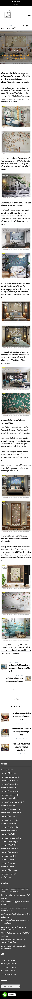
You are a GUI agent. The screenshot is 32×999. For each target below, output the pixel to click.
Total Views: (5, 967)
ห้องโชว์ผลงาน (6, 877)
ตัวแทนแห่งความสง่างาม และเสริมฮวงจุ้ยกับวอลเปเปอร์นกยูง (21, 747)
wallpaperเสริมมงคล (20, 645)
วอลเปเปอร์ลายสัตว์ (7, 860)
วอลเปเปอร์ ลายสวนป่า (8, 816)
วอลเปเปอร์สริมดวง (10, 650)
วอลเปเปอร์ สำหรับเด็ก (8, 845)
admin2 (16, 699)
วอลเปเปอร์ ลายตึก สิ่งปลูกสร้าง (11, 802)
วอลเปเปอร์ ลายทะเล (8, 806)
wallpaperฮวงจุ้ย (7, 645)
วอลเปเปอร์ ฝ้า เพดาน (8, 780)
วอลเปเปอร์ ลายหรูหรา (8, 820)
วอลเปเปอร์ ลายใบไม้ (8, 834)
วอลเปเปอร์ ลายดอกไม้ (8, 798)
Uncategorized (6, 770)
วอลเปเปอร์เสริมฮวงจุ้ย (13, 653)
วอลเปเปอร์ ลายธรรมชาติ (9, 809)
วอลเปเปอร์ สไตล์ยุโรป (8, 849)
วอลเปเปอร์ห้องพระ (7, 870)
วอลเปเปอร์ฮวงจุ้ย (16, 50)
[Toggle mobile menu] (29, 14)
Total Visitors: (6, 971)
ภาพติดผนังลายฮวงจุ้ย (9, 647)
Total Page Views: (7, 974)
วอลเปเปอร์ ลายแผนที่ (8, 831)
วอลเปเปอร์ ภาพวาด (7, 788)
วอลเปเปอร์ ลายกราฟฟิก (9, 795)
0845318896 (17, 1)
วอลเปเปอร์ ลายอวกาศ (8, 824)
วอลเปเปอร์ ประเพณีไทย (9, 777)
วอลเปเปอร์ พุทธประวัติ (8, 784)
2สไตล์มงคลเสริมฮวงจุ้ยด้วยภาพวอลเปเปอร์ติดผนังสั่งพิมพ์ (21, 716)
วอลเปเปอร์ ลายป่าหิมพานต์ (10, 813)
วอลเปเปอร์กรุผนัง (7, 856)
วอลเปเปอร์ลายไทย (7, 867)
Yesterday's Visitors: (8, 964)
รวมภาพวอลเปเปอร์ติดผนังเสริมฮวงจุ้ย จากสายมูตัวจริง (21, 732)
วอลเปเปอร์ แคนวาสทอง (9, 852)
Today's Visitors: (6, 960)
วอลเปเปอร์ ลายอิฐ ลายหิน (9, 827)
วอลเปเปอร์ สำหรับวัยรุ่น (9, 842)
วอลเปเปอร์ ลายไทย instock (10, 838)
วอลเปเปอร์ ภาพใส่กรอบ (9, 791)
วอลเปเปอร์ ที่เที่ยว (7, 773)
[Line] (4, 994)
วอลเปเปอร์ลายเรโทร (8, 863)
